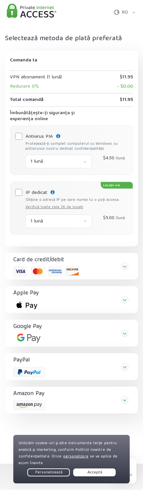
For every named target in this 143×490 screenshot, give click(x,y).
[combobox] (58, 161)
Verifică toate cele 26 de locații (54, 207)
